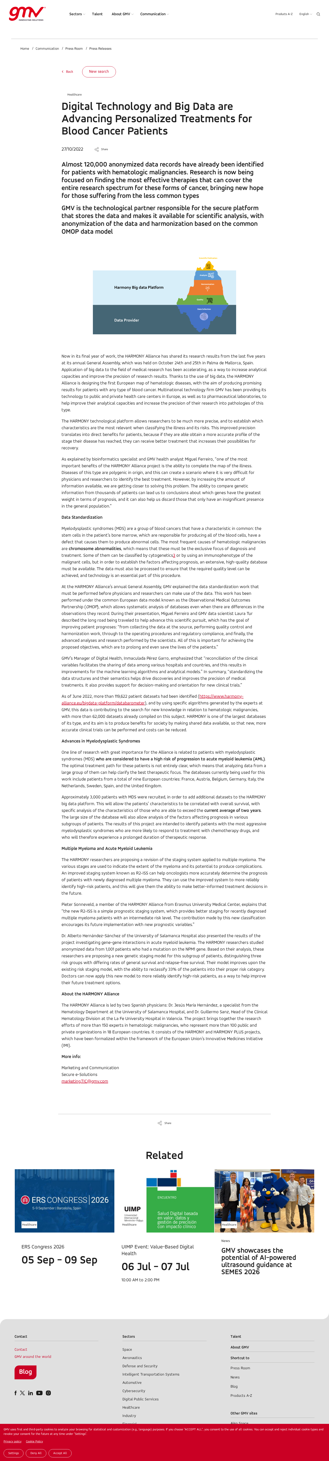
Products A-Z (284, 14)
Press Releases (100, 49)
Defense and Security (140, 1366)
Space (127, 1350)
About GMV (121, 14)
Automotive (132, 1383)
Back (69, 72)
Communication (153, 14)
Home (24, 49)
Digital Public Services (140, 1399)
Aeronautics (132, 1358)
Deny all (36, 1453)
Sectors (75, 14)
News (235, 1377)
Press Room (74, 49)
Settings (13, 1453)
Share (104, 149)
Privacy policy (12, 1441)
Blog (25, 1372)
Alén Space (239, 1423)
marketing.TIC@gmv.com (85, 1081)
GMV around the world (33, 1357)
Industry (129, 1416)
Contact (21, 1350)
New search (99, 72)
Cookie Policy (34, 1441)
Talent (97, 14)
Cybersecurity (133, 1391)
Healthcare (74, 94)
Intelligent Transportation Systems (150, 1374)
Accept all (60, 1453)
